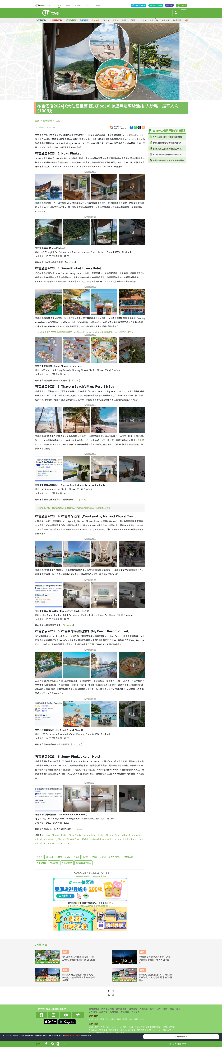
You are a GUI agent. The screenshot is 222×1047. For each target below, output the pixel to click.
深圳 (152, 1008)
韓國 (172, 1008)
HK (50, 5)
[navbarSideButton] (37, 12)
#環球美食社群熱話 (118, 1029)
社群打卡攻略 (157, 5)
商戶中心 (169, 5)
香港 (102, 1019)
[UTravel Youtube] (66, 1014)
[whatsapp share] (135, 127)
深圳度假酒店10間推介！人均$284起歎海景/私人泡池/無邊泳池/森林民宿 (155, 977)
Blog (87, 5)
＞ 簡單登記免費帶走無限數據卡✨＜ (90, 876)
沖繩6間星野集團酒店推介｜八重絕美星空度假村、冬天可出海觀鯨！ (154, 959)
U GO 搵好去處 (140, 5)
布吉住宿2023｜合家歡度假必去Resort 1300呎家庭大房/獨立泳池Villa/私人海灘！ (74, 507)
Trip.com (70, 262)
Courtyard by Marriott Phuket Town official (66, 839)
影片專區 (177, 20)
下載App (183, 5)
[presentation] (187, 20)
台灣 (165, 1008)
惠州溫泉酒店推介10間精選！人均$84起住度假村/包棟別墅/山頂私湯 (78, 958)
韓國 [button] (133, 20)
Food (68, 5)
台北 (96, 1019)
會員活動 (125, 1011)
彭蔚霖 (41, 127)
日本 (159, 1008)
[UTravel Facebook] (41, 1014)
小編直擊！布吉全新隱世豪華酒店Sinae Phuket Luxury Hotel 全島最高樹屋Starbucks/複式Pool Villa (86, 332)
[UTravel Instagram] (53, 1014)
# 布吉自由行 (114, 857)
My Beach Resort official (102, 839)
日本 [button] (115, 20)
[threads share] (139, 127)
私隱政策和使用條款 (72, 1035)
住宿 (58, 120)
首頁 (37, 120)
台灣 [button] (124, 20)
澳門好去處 (99, 1026)
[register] (176, 13)
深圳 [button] (105, 20)
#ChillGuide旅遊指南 (98, 1029)
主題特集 (165, 20)
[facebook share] (131, 127)
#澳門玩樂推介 (168, 1026)
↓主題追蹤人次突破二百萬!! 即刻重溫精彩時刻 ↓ (90, 905)
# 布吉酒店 (128, 857)
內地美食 (95, 20)
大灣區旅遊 (139, 1026)
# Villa (67, 857)
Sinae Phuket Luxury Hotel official (86, 835)
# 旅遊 (94, 857)
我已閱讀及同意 (181, 1036)
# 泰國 (103, 857)
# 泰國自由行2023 (83, 862)
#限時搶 (132, 1029)
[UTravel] (50, 12)
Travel (59, 5)
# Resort (49, 857)
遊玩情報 (47, 120)
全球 (178, 1008)
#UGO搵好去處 (153, 1026)
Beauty (78, 5)
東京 (108, 1019)
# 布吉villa (54, 862)
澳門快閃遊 (41, 20)
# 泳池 (39, 857)
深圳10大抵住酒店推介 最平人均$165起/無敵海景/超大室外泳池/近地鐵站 (78, 977)
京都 (130, 1019)
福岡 (136, 1019)
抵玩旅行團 (71, 20)
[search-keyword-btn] (183, 13)
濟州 (142, 1019)
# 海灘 (76, 857)
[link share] (143, 127)
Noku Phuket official (56, 835)
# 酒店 (85, 857)
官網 (139, 440)
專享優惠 (135, 1011)
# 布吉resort (67, 862)
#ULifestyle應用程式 (162, 1029)
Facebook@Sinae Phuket (57, 843)
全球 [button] (142, 20)
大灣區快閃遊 (56, 20)
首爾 (119, 1019)
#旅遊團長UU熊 (144, 1029)
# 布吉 (59, 857)
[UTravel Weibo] (78, 1014)
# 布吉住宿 (41, 862)
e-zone (97, 5)
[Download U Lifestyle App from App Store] (50, 1021)
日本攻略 (154, 20)
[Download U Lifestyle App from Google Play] (67, 1021)
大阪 (91, 1019)
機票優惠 (84, 20)
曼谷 (113, 1019)
